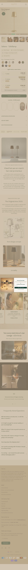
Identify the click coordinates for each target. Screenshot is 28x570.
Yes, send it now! (21, 287)
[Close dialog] (26, 278)
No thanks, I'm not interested (21, 289)
